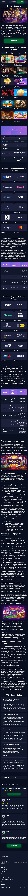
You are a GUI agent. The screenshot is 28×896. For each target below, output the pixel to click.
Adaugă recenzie (14, 794)
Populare (3, 53)
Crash (16, 53)
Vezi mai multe (14, 845)
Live (10, 53)
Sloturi (22, 53)
